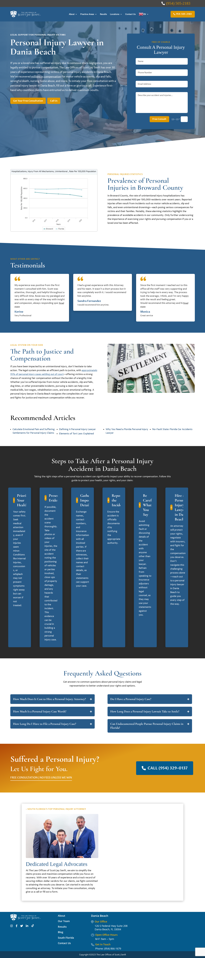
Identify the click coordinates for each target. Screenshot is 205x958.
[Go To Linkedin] (27, 926)
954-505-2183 (184, 14)
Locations (114, 14)
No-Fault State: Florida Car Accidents (172, 429)
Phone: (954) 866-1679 (108, 948)
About (71, 14)
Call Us (53, 100)
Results (103, 14)
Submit (167, 882)
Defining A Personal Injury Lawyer (77, 429)
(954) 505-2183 (178, 3)
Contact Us (130, 14)
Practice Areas (87, 14)
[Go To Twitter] (21, 926)
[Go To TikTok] (32, 926)
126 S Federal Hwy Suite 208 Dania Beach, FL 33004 (111, 927)
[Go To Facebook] (16, 926)
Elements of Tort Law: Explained (76, 433)
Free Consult (159, 119)
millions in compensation (46, 76)
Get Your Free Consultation (28, 100)
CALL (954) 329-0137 (168, 768)
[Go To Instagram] (11, 926)
